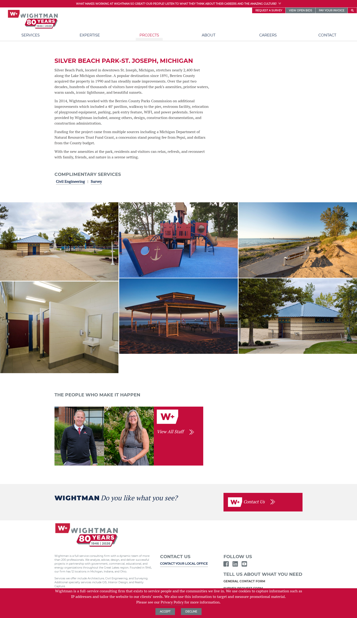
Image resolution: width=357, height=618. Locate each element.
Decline (191, 611)
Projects (149, 35)
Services (30, 35)
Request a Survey (268, 10)
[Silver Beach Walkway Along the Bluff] (298, 240)
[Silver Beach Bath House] (298, 316)
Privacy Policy (172, 602)
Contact (327, 35)
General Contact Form (244, 581)
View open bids (300, 10)
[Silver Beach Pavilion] (178, 316)
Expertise (90, 35)
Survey (96, 181)
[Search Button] (352, 10)
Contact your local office (184, 563)
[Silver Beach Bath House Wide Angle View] (59, 241)
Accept (165, 611)
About (208, 35)
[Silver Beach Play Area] (178, 240)
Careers (268, 35)
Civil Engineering (70, 181)
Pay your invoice (331, 10)
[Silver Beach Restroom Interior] (59, 327)
